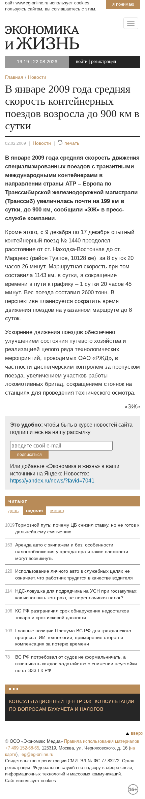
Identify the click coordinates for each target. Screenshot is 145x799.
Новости (42, 143)
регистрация (103, 61)
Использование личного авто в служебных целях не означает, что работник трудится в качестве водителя (74, 574)
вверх (137, 733)
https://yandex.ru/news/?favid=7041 (52, 481)
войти (81, 61)
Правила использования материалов (101, 741)
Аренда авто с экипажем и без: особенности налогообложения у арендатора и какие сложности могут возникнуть (71, 551)
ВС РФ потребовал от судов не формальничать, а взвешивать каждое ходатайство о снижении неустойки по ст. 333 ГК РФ (76, 663)
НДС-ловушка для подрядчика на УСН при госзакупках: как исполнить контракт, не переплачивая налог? (76, 594)
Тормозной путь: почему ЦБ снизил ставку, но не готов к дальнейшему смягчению (77, 528)
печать (71, 143)
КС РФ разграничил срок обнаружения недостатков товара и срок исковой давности (72, 614)
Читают (17, 501)
